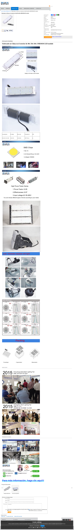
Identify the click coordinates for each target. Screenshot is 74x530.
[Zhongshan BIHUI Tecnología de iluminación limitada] (5, 3)
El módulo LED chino (9, 516)
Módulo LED (8, 11)
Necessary (30, 527)
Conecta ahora (49, 37)
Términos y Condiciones (37, 510)
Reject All (31, 525)
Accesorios (9, 510)
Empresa (8, 8)
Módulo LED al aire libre (18, 516)
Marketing (44, 527)
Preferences (39, 527)
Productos (14, 8)
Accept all (42, 525)
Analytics (35, 527)
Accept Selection (36, 525)
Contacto (38, 8)
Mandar (10, 512)
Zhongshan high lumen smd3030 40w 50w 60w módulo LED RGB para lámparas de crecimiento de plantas (7, 493)
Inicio (2, 8)
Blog (20, 8)
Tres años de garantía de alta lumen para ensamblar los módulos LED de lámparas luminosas (15, 493)
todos (5, 11)
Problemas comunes (29, 8)
